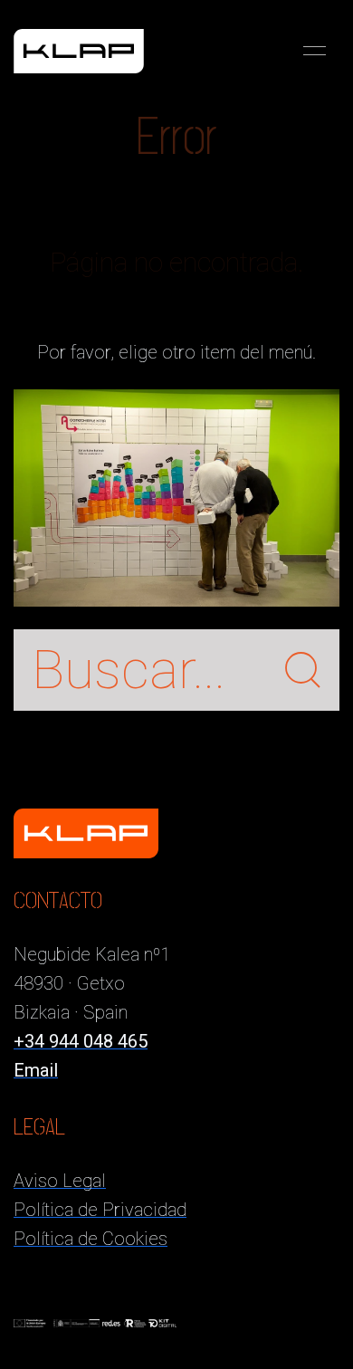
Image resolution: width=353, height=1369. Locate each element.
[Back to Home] (79, 51)
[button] (314, 50)
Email (36, 1070)
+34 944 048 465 (81, 1041)
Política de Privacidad (100, 1210)
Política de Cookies (90, 1238)
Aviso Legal (60, 1181)
